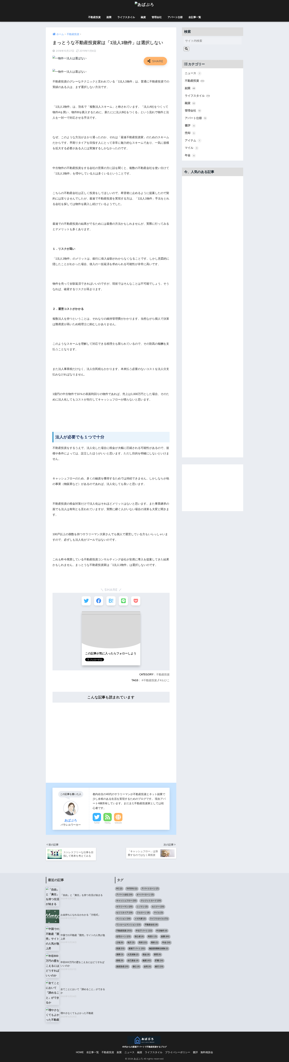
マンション (123, 918)
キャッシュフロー (126, 900)
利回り (152, 936)
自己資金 (132, 960)
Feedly (108, 823)
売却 (190, 133)
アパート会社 (124, 894)
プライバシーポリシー (177, 1052)
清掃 (119, 954)
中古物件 (161, 930)
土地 (119, 942)
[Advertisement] (111, 740)
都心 (136, 966)
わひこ (166, 680)
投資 (120, 948)
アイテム (192, 140)
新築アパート (137, 948)
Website (118, 823)
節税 (119, 960)
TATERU (131, 888)
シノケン (142, 906)
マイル (191, 147)
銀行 (159, 966)
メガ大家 (140, 918)
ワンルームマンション (128, 924)
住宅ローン (123, 936)
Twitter (97, 823)
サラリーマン (124, 906)
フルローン (143, 912)
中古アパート (144, 930)
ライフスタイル (126, 17)
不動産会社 (151, 924)
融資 (143, 17)
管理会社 (157, 17)
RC (119, 888)
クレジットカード (151, 900)
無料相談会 (207, 1052)
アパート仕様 (175, 17)
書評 (190, 125)
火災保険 (132, 954)
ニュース (192, 73)
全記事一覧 (194, 17)
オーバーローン (145, 894)
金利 (147, 966)
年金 (190, 155)
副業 (109, 17)
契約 (154, 942)
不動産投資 (94, 17)
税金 (146, 954)
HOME (80, 1052)
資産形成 (122, 966)
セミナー (158, 906)
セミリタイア (124, 912)
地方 (130, 942)
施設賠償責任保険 (158, 948)
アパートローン (150, 888)
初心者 (139, 936)
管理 (157, 954)
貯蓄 (159, 960)
